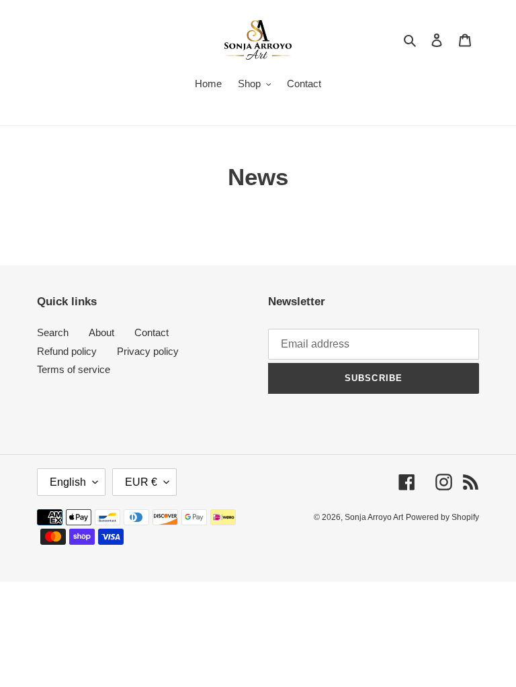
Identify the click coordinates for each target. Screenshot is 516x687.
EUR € (141, 482)
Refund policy (67, 351)
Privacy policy (148, 351)
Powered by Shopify (442, 517)
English (68, 482)
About (101, 332)
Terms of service (73, 369)
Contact (151, 332)
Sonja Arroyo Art (374, 517)
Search (53, 332)
